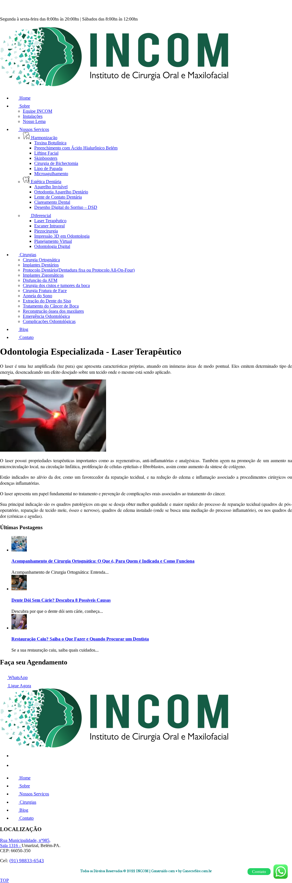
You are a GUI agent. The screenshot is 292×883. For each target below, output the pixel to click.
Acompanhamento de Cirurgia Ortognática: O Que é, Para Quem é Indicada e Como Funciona (102, 561)
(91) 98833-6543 (26, 860)
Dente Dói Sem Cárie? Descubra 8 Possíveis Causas (61, 600)
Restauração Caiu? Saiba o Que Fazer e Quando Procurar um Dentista (80, 639)
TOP (4, 880)
